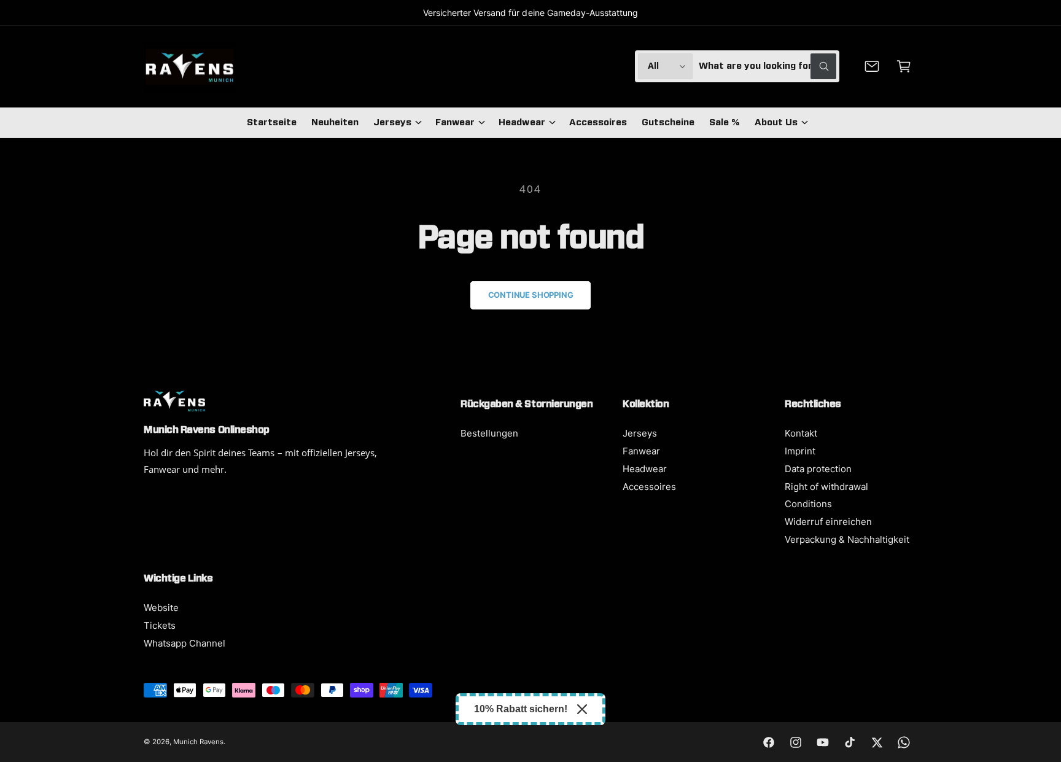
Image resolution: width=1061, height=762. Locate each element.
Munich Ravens (198, 741)
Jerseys (392, 122)
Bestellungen (489, 433)
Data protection (818, 469)
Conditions (808, 504)
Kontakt (801, 433)
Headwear (522, 122)
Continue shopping (530, 295)
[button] (904, 66)
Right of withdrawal (826, 486)
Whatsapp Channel (184, 643)
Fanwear (455, 122)
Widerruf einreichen (828, 521)
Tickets (160, 625)
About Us (776, 122)
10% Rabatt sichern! (520, 709)
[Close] (582, 709)
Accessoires (649, 486)
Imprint (800, 451)
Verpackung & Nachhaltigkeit (847, 539)
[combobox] (767, 66)
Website (161, 607)
